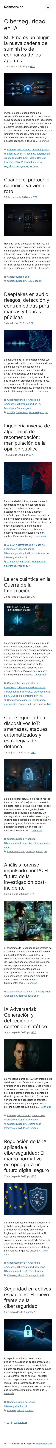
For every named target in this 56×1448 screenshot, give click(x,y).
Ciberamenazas (15, 851)
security (29, 1410)
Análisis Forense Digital (19, 991)
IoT (45, 851)
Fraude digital (36, 412)
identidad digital (13, 158)
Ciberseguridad (34, 851)
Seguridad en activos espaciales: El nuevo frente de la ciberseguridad (27, 1297)
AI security (29, 153)
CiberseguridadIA (16, 280)
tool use (33, 166)
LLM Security (35, 280)
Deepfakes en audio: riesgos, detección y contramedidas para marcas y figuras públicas (27, 305)
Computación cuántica (19, 700)
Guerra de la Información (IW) (27, 695)
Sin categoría (24, 408)
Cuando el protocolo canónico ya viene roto (26, 185)
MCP (25, 158)
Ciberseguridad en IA (18, 149)
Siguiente (20, 1422)
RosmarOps (14, 7)
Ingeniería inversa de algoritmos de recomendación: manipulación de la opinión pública (27, 437)
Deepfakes (10, 408)
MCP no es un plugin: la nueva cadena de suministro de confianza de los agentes (27, 48)
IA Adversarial (30, 1119)
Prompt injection (40, 149)
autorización (43, 153)
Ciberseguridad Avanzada (31, 687)
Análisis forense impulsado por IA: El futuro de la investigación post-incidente (26, 876)
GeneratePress (44, 1443)
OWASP (18, 162)
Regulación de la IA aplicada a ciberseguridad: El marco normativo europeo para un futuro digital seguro (26, 1155)
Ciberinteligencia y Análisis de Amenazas (26, 553)
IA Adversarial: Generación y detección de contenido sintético (25, 1017)
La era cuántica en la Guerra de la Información (27, 584)
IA (46, 412)
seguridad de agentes (16, 166)
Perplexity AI (24, 565)
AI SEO (11, 412)
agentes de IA (14, 153)
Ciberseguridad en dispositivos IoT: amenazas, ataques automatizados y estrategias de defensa (25, 732)
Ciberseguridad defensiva (18, 691)
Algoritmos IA (23, 561)
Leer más (44, 141)
